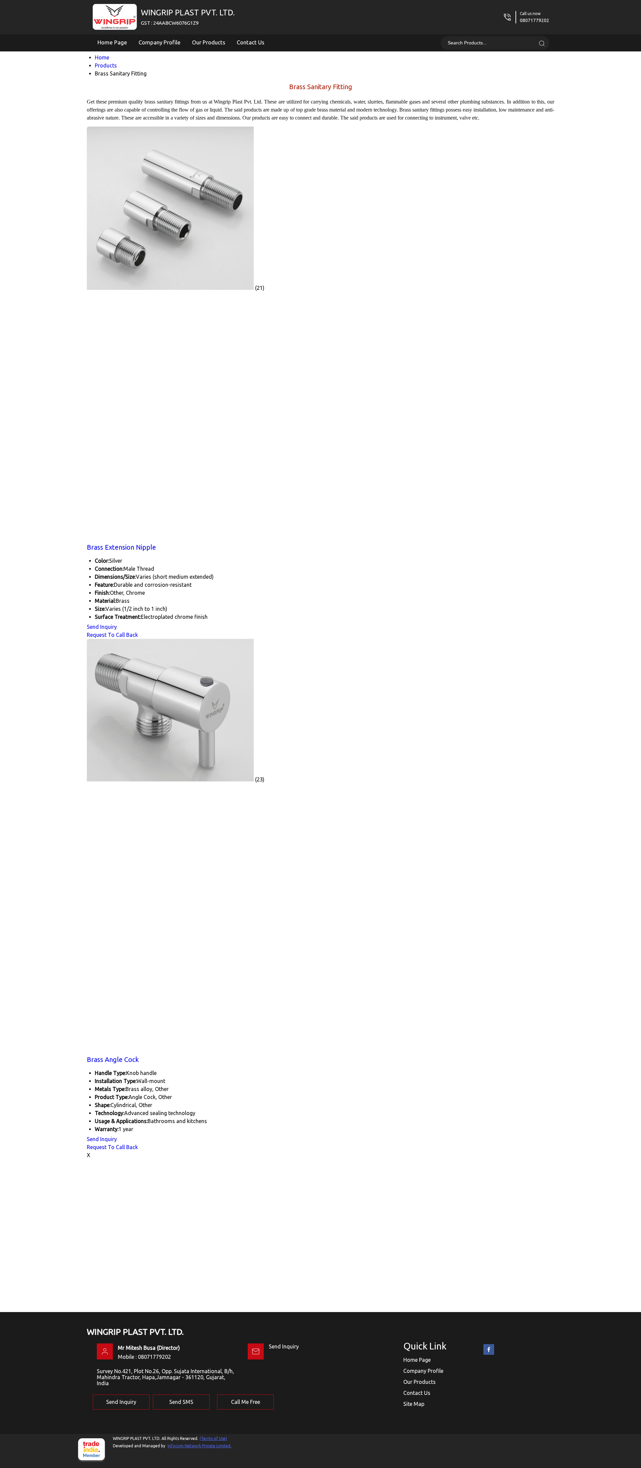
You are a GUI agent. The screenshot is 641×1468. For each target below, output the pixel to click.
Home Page (112, 42)
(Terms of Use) (213, 1438)
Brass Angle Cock (113, 1059)
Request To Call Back (112, 635)
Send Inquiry (102, 627)
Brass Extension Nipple (121, 547)
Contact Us (250, 42)
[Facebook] (489, 1353)
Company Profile (160, 42)
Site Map (413, 1404)
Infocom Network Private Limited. (199, 1446)
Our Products (208, 42)
